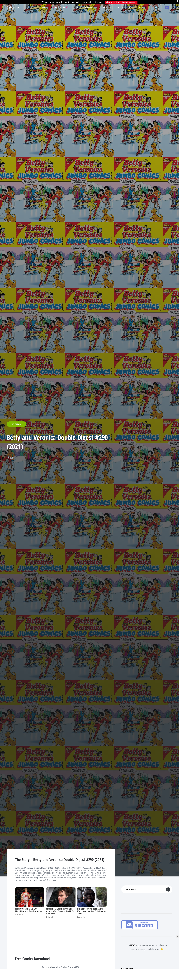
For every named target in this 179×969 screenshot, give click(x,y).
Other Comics (124, 7)
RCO (76, 7)
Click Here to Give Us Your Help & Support (121, 2)
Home (43, 7)
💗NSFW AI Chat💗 (60, 7)
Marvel (106, 7)
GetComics (14, 7)
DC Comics (89, 7)
